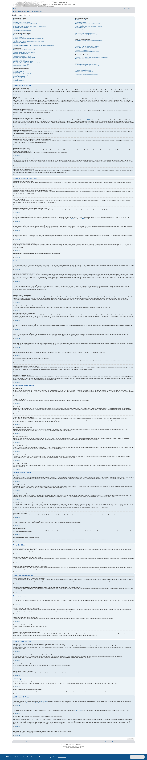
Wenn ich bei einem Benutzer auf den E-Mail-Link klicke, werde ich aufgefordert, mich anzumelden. (33, 45)
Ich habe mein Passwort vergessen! (20, 27)
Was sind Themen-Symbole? (19, 80)
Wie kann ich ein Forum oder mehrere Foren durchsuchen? (87, 46)
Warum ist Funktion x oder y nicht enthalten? (84, 71)
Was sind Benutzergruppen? (80, 22)
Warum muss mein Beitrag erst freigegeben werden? (24, 64)
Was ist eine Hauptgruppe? (80, 27)
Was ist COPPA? (16, 21)
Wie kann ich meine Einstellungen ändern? (21, 34)
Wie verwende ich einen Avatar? (19, 42)
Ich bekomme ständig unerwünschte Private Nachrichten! (86, 34)
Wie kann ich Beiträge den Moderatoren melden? (23, 61)
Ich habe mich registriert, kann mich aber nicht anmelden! (25, 23)
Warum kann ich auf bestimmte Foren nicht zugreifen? (24, 57)
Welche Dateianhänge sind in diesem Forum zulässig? (86, 64)
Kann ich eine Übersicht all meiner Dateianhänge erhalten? (87, 65)
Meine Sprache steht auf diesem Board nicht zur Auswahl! (25, 40)
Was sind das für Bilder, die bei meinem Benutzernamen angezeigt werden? (28, 41)
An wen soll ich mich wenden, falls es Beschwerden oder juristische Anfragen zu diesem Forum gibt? (95, 72)
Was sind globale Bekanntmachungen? (21, 75)
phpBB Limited (72, 218)
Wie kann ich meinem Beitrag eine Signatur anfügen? (24, 52)
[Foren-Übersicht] (44, 4)
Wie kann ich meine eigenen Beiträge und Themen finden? (87, 51)
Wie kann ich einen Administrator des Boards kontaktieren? (87, 74)
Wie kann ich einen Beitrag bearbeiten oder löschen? (24, 50)
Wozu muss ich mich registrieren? (20, 19)
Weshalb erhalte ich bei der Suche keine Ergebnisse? (86, 47)
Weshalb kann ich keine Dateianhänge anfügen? (23, 58)
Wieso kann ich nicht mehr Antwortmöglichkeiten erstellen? (25, 54)
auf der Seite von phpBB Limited (32, 703)
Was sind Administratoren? (80, 19)
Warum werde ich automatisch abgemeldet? (22, 28)
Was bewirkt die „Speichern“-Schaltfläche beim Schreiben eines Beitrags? (28, 62)
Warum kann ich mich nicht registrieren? (21, 22)
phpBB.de (83, 218)
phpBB (69, 746)
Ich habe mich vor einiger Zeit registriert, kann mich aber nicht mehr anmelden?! (29, 26)
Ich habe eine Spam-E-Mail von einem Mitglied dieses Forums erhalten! (89, 36)
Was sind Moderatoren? (80, 21)
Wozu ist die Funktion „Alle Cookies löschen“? (22, 30)
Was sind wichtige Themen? (19, 77)
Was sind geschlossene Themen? (20, 79)
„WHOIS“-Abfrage (116, 718)
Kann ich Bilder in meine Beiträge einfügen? (22, 73)
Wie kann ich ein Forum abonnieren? (82, 58)
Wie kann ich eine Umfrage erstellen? (20, 53)
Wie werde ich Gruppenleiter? (81, 24)
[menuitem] (15, 9)
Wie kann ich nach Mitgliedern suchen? (83, 50)
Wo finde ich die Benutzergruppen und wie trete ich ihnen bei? (87, 23)
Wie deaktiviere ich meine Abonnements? (83, 59)
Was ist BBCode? (16, 69)
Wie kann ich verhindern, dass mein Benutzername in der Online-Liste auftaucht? (29, 36)
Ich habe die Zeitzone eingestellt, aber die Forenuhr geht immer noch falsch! (28, 38)
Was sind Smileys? (17, 72)
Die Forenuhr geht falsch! (18, 37)
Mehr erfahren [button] (62, 757)
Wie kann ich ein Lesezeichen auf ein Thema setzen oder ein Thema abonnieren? (91, 57)
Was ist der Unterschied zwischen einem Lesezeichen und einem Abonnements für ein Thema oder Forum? (97, 56)
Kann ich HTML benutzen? (18, 71)
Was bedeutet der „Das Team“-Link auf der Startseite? (86, 28)
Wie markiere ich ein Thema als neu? (20, 65)
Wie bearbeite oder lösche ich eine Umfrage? (22, 56)
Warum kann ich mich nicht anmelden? (21, 24)
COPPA (89, 119)
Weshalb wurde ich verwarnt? (19, 60)
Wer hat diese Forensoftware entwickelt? (83, 70)
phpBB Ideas (79, 710)
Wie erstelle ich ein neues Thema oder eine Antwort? (24, 49)
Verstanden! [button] (137, 757)
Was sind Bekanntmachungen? (19, 76)
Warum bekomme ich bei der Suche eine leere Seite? (85, 48)
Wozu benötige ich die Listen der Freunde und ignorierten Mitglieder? (89, 40)
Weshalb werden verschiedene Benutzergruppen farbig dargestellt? (88, 26)
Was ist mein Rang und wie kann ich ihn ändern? (23, 43)
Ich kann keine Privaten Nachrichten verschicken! (85, 33)
